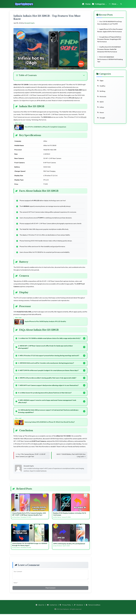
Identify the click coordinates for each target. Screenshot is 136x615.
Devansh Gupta (29, 23)
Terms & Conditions (94, 605)
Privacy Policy (66, 605)
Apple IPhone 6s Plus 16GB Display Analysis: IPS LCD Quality (45, 321)
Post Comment (50, 588)
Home (87, 4)
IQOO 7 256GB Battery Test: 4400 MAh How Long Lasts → (71, 455)
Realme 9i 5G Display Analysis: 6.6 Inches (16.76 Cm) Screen (69, 514)
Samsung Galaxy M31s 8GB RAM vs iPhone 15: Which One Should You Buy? (50, 422)
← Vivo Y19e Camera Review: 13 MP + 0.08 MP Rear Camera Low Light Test (30, 455)
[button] (50, 75)
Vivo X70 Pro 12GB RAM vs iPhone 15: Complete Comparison (45, 127)
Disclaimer (79, 605)
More (114, 4)
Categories (100, 4)
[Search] (121, 4)
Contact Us (53, 605)
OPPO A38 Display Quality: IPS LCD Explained (69, 544)
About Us (41, 605)
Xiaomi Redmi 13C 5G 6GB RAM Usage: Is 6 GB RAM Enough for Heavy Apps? (29, 544)
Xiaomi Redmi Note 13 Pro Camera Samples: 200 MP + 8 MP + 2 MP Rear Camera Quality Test (29, 514)
